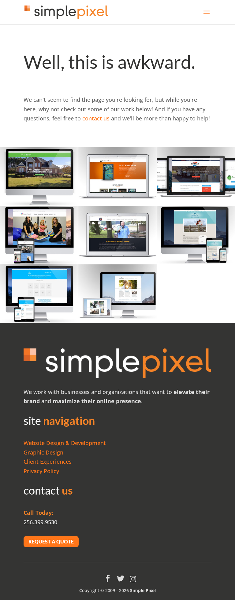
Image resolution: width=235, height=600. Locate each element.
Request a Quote (51, 541)
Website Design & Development (65, 443)
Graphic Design (43, 452)
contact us (96, 118)
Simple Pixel (143, 590)
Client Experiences (48, 461)
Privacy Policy (41, 471)
